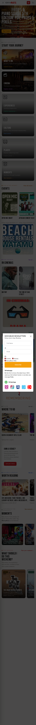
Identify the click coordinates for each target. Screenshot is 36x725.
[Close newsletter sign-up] (30, 336)
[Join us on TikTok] (12, 387)
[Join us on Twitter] (24, 387)
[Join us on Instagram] (6, 387)
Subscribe (18, 365)
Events (8, 359)
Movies (15, 359)
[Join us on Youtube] (29, 387)
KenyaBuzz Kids (11, 361)
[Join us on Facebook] (18, 387)
